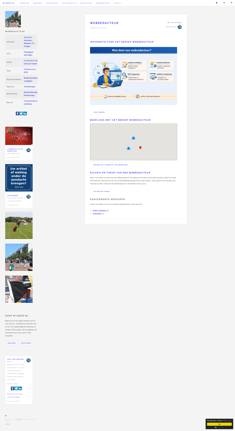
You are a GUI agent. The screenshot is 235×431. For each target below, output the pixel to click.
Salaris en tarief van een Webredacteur (120, 173)
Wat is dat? (227, 420)
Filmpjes (27, 46)
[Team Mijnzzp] (28, 150)
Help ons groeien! (15, 359)
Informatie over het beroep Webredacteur (122, 42)
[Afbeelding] (19, 226)
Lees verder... (100, 112)
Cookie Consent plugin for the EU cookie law (219, 427)
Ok (219, 424)
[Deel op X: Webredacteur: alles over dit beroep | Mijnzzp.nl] (21, 115)
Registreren (26, 343)
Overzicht (27, 37)
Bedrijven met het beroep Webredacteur (120, 120)
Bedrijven (24, 3)
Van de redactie (69, 3)
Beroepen (37, 3)
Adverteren (12, 195)
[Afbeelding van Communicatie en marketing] (19, 136)
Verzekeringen (29, 87)
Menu (231, 3)
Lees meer (12, 343)
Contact (117, 3)
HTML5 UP (19, 419)
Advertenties (52, 3)
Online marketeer (99, 211)
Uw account (216, 3)
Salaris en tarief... (102, 191)
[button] (140, 148)
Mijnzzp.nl (9, 3)
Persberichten (102, 3)
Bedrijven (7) (29, 43)
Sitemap (7, 424)
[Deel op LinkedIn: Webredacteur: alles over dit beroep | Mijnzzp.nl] (25, 115)
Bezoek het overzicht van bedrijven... (111, 165)
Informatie (28, 40)
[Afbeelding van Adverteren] (19, 178)
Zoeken (224, 3)
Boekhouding (86, 3)
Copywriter (97, 214)
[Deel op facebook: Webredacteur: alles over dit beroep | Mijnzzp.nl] (18, 115)
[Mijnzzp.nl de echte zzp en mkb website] (13, 19)
